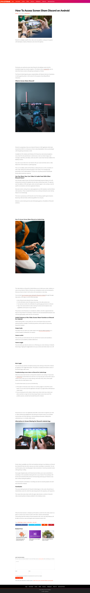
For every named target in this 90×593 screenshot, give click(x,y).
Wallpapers (49, 586)
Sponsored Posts (61, 586)
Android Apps (20, 522)
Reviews (44, 586)
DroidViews (5, 1)
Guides (36, 586)
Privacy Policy (41, 589)
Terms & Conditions (47, 589)
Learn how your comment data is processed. (43, 580)
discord (24, 522)
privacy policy (41, 558)
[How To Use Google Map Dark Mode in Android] (48, 534)
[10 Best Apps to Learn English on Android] (35, 534)
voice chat (34, 522)
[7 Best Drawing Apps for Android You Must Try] (22, 534)
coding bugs (19, 376)
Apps (26, 586)
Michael (16, 13)
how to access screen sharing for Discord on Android (34, 295)
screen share (29, 522)
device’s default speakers (44, 330)
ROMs (40, 586)
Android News (27, 13)
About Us (55, 586)
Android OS (46, 69)
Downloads (31, 586)
